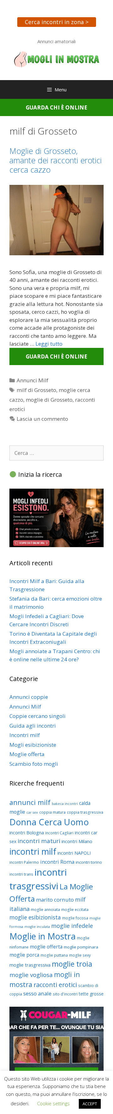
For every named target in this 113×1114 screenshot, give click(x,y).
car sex (32, 812)
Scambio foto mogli (33, 763)
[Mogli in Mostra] (56, 58)
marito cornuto (55, 899)
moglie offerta (46, 946)
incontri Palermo (24, 862)
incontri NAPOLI (74, 853)
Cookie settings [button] (53, 1103)
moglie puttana (54, 955)
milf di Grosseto (36, 390)
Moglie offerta (27, 754)
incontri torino (89, 862)
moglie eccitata (75, 909)
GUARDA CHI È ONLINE (56, 107)
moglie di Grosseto (49, 399)
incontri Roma (57, 861)
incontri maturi (39, 841)
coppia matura (52, 812)
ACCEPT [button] (90, 1103)
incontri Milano (77, 841)
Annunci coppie (28, 696)
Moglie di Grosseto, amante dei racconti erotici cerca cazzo (55, 160)
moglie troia (72, 964)
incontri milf (32, 851)
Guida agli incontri (32, 725)
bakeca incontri (65, 803)
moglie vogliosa (31, 975)
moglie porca (24, 954)
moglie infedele (72, 925)
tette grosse (91, 994)
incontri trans (21, 874)
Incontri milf (24, 735)
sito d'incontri (65, 994)
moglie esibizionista (35, 917)
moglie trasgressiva (30, 965)
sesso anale (37, 993)
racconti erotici (55, 984)
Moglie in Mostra (42, 936)
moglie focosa (75, 918)
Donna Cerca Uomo (49, 822)
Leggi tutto (48, 343)
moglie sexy (80, 955)
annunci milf (30, 802)
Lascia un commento (42, 418)
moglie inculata (37, 926)
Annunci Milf (32, 380)
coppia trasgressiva (85, 812)
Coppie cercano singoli (37, 716)
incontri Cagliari (59, 833)
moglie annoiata (45, 909)
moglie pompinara (81, 947)
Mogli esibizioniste (32, 744)
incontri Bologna (26, 832)
